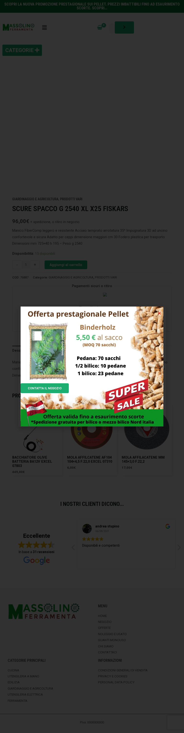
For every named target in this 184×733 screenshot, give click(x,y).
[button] (159, 313)
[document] (92, 366)
